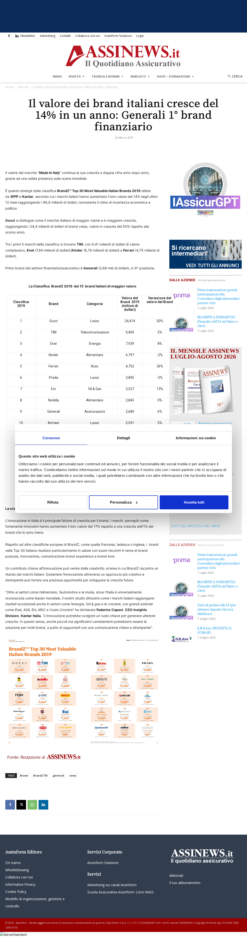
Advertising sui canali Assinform (112, 885)
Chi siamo (13, 862)
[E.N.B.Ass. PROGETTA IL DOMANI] (181, 634)
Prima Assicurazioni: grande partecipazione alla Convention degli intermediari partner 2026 (218, 296)
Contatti (65, 36)
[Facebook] (9, 36)
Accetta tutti (194, 502)
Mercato (138, 76)
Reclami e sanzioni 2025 (215, 423)
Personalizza (121, 502)
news (72, 775)
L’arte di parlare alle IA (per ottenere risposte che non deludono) (216, 609)
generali (58, 775)
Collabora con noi (87, 36)
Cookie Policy (15, 891)
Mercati (23, 87)
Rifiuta (52, 502)
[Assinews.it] (123, 55)
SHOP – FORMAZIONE (173, 76)
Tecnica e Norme (106, 76)
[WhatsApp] (32, 805)
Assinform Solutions (118, 36)
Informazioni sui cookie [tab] (196, 438)
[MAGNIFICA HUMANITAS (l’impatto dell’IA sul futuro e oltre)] (181, 323)
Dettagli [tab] (123, 438)
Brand (24, 775)
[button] (233, 76)
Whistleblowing (17, 870)
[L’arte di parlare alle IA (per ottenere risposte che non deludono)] (181, 611)
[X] (21, 805)
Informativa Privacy (20, 884)
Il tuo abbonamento (184, 882)
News (57, 76)
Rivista (75, 76)
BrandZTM (40, 775)
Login (140, 36)
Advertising (47, 36)
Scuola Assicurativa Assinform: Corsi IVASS (120, 892)
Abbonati (176, 875)
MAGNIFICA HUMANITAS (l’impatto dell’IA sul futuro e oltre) (217, 321)
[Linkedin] (17, 36)
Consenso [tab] (51, 438)
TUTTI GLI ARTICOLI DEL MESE (195, 526)
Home (9, 87)
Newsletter (28, 36)
